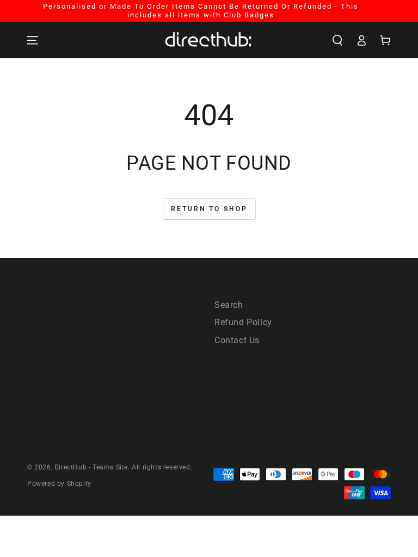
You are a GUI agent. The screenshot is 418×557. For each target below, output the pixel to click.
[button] (337, 40)
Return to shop (209, 209)
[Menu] (33, 40)
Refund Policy (243, 322)
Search (228, 305)
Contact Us (237, 340)
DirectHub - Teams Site (91, 467)
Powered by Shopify (59, 483)
